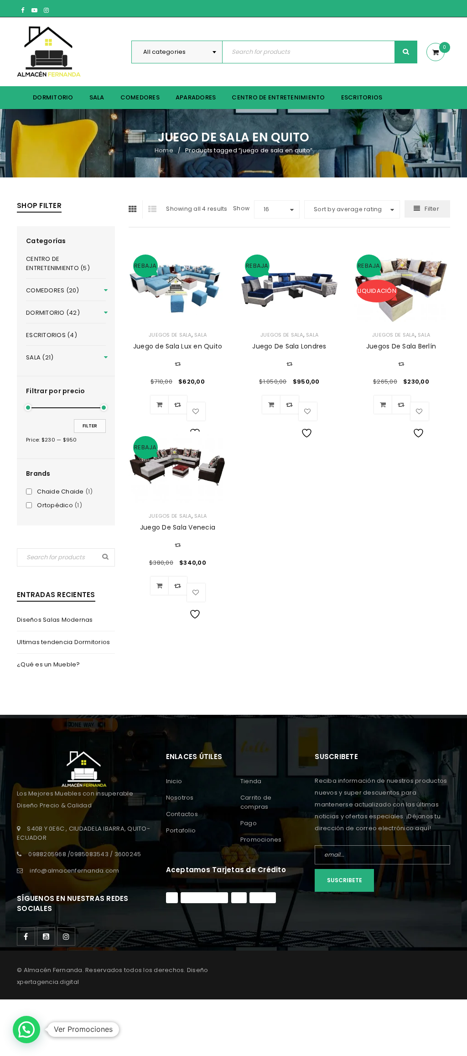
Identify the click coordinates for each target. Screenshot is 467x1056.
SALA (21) (39, 357)
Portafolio (181, 830)
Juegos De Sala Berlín (401, 346)
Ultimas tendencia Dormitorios (63, 642)
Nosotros (180, 797)
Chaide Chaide (60, 492)
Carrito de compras (256, 802)
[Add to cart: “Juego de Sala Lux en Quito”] (159, 404)
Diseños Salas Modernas (55, 619)
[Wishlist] (196, 411)
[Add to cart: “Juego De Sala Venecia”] (159, 586)
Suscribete (344, 880)
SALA (200, 334)
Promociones (261, 839)
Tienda (251, 781)
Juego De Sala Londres (289, 346)
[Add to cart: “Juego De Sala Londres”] (271, 404)
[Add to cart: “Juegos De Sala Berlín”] (383, 404)
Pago (248, 823)
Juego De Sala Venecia (177, 527)
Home (164, 150)
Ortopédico (55, 505)
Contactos (182, 814)
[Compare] (178, 404)
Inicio (174, 781)
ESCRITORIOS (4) (51, 335)
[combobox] (177, 52)
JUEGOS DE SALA (170, 334)
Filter (90, 425)
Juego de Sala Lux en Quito (178, 346)
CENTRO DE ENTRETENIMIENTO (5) (58, 263)
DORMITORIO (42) (53, 312)
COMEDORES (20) (52, 290)
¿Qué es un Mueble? (48, 664)
